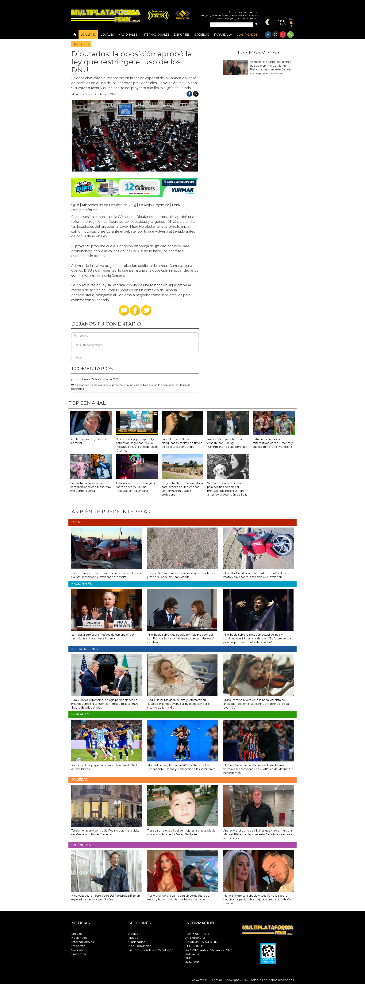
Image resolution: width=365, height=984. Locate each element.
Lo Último (88, 34)
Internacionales (155, 34)
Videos (133, 937)
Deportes (182, 34)
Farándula (223, 34)
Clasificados (246, 34)
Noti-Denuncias (139, 946)
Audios (133, 933)
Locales (107, 34)
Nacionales (127, 34)
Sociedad (201, 34)
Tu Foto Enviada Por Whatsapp (150, 950)
